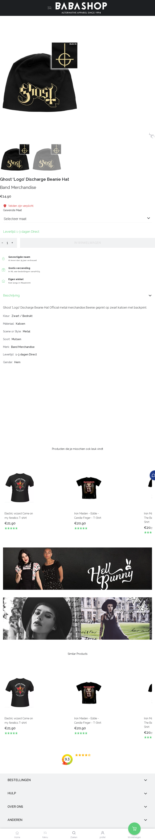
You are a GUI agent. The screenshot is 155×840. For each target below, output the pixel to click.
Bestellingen (19, 780)
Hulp (12, 793)
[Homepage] (80, 8)
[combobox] (77, 220)
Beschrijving (11, 295)
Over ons (15, 806)
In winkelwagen (87, 243)
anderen (15, 820)
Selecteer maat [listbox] (15, 219)
